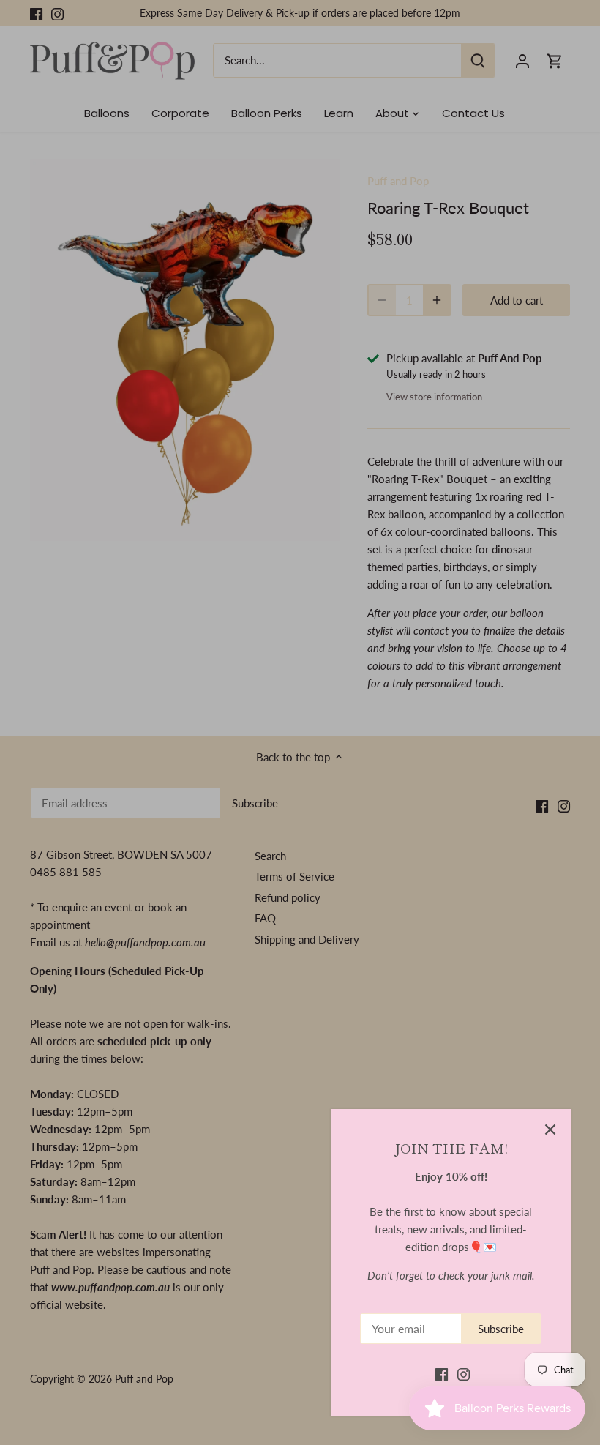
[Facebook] (441, 1373)
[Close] (550, 1129)
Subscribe (501, 1328)
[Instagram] (463, 1373)
